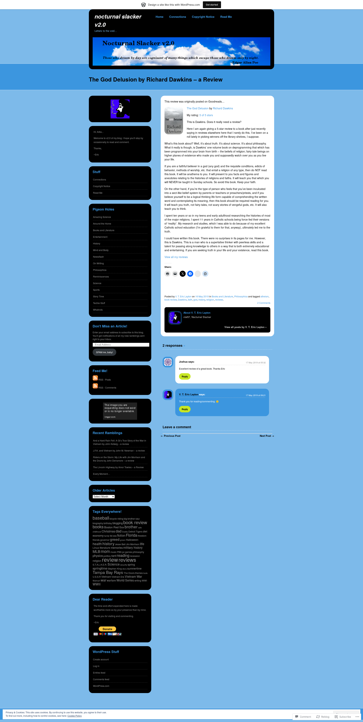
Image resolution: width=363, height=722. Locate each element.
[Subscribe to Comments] (95, 387)
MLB (96, 551)
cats (140, 527)
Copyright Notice (203, 17)
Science (97, 283)
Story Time (98, 296)
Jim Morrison (132, 544)
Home (159, 17)
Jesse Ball (120, 544)
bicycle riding (116, 518)
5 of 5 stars (206, 115)
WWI (144, 580)
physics (98, 555)
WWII (97, 584)
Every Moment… (101, 473)
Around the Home (102, 223)
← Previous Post (170, 436)
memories (117, 547)
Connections (177, 17)
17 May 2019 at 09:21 (256, 395)
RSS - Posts (105, 379)
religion (210, 299)
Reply (185, 376)
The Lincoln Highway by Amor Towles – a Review (118, 467)
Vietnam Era (118, 576)
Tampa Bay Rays (108, 572)
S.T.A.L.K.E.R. (100, 564)
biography (98, 523)
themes (139, 573)
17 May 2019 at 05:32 (256, 362)
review (110, 559)
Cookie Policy (74, 715)
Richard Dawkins (223, 108)
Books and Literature (222, 296)
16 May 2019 (202, 296)
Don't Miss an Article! (110, 326)
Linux (96, 547)
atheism (265, 296)
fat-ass (113, 535)
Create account (101, 659)
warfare (111, 580)
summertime (134, 568)
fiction (121, 535)
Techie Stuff (99, 303)
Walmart (96, 580)
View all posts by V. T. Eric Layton (245, 327)
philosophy (138, 552)
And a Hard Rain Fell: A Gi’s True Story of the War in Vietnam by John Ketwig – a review (119, 442)
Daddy (125, 531)
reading (123, 555)
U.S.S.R (97, 576)
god (195, 299)
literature (105, 547)
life (142, 543)
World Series (125, 580)
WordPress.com (101, 685)
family (106, 535)
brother (131, 526)
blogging (117, 523)
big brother (129, 518)
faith (190, 299)
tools (145, 573)
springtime (100, 568)
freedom (142, 535)
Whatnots (98, 309)
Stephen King (115, 568)
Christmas (108, 531)
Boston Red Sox (114, 527)
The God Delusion (198, 108)
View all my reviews (176, 257)
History (96, 243)
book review (170, 299)
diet (145, 531)
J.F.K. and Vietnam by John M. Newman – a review (119, 450)
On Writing (98, 263)
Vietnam (106, 576)
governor (104, 540)
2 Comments (263, 302)
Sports (96, 289)
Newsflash (98, 256)
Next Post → (267, 436)
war (103, 580)
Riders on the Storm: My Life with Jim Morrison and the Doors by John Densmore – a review (119, 458)
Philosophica (241, 296)
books (98, 526)
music (113, 552)
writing (137, 580)
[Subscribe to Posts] (95, 379)
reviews (219, 299)
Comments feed (101, 679)
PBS (119, 552)
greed (114, 539)
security (123, 564)
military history (133, 547)
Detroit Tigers (135, 531)
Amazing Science (102, 216)
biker (138, 518)
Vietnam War (133, 576)
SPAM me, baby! (104, 352)
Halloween (132, 540)
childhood (97, 531)
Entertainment (100, 236)
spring (131, 564)
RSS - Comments (107, 387)
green (122, 540)
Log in (96, 666)
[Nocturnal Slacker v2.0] (181, 64)
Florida (131, 535)
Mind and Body (101, 250)
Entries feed (99, 672)
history (202, 299)
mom (105, 551)
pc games (127, 552)
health (97, 543)
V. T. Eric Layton (183, 296)
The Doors (129, 573)
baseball (101, 517)
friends (96, 540)
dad (118, 530)
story (124, 568)
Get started (212, 4)
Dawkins (182, 299)
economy (98, 535)
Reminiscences (101, 276)
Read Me (226, 17)
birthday (108, 523)
